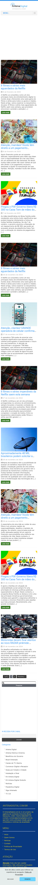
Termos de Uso (10, 849)
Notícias (9, 783)
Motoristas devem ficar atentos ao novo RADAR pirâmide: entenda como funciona (18, 643)
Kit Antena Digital (12, 777)
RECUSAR (10, 879)
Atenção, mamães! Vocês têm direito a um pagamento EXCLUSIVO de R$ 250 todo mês (19, 148)
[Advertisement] (19, 35)
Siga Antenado (11, 790)
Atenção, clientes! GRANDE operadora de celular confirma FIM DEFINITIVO (17, 331)
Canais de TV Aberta (14, 763)
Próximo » (21, 677)
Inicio (6, 834)
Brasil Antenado (12, 760)
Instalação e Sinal (12, 773)
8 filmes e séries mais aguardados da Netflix (13, 87)
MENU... (6, 13)
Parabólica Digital (12, 787)
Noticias (7, 840)
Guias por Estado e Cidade (16, 770)
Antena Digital (11, 749)
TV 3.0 (8, 794)
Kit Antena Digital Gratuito (16, 780)
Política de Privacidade (13, 846)
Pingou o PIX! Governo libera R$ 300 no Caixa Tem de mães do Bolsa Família (18, 209)
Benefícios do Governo (14, 756)
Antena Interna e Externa (15, 753)
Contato (7, 843)
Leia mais (5, 112)
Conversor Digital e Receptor (17, 766)
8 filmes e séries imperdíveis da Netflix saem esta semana (18, 393)
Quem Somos (9, 837)
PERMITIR (28, 879)
